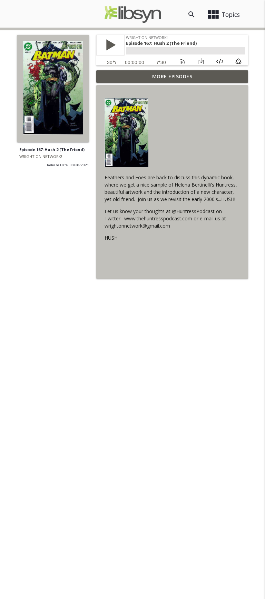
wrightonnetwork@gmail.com (137, 225)
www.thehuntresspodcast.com (158, 218)
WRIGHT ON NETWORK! (40, 156)
